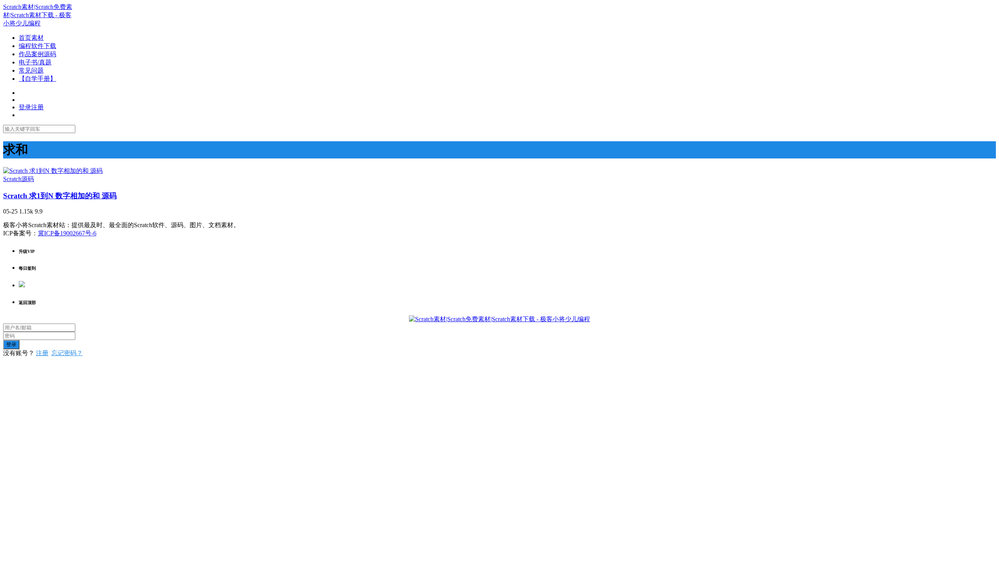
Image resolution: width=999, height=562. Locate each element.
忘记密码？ (67, 353)
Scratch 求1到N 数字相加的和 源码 (60, 196)
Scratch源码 (18, 179)
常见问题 (31, 70)
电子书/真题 (35, 62)
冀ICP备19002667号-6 (67, 233)
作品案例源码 (37, 54)
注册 (42, 353)
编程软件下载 (37, 46)
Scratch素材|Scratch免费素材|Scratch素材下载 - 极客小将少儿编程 (37, 15)
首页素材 (31, 37)
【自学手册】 (37, 78)
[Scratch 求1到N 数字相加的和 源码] (53, 170)
